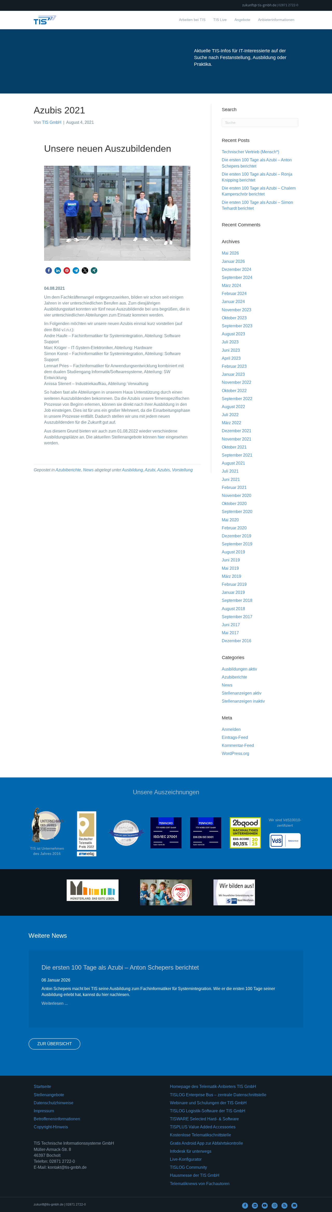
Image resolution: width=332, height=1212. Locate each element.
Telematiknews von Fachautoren (200, 1183)
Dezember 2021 (236, 431)
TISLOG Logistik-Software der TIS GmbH (207, 1111)
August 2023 (233, 334)
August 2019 (233, 552)
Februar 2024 (234, 293)
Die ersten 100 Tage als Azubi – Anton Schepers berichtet (120, 967)
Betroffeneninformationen (57, 1119)
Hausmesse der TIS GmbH (194, 1175)
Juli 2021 (230, 471)
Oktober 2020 (234, 503)
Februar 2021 (234, 487)
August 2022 (233, 407)
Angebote (242, 20)
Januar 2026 (233, 261)
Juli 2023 (230, 342)
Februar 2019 (234, 584)
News (88, 470)
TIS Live (220, 20)
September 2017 (237, 617)
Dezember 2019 (236, 536)
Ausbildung (132, 470)
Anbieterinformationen (276, 20)
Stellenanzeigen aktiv (241, 693)
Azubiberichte (68, 470)
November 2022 (236, 382)
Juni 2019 (231, 560)
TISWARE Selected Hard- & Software (204, 1119)
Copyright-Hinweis (51, 1127)
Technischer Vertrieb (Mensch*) (250, 152)
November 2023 (236, 310)
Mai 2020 (230, 520)
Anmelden (231, 729)
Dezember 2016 (236, 641)
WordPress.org (235, 753)
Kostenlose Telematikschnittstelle (200, 1135)
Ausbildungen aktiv (239, 669)
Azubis (163, 470)
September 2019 (237, 544)
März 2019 (231, 576)
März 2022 (231, 423)
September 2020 (237, 511)
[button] (48, 270)
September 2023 (237, 326)
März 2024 (231, 285)
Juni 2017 (231, 625)
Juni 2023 (231, 350)
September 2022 (237, 398)
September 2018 (237, 600)
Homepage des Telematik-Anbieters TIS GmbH (213, 1086)
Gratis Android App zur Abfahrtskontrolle (206, 1143)
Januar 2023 (233, 374)
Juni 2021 (231, 479)
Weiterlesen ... (55, 1003)
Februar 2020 (234, 528)
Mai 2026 (230, 253)
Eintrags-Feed (235, 737)
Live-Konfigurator (186, 1159)
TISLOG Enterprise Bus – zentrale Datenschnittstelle (218, 1095)
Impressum (44, 1111)
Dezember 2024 (236, 269)
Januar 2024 (233, 301)
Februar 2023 (234, 366)
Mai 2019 (230, 568)
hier (161, 437)
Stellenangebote (49, 1095)
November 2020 (236, 495)
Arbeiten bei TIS (192, 20)
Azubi (150, 470)
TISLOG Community (188, 1167)
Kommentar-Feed (238, 745)
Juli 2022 (230, 415)
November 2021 (236, 439)
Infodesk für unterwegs (190, 1151)
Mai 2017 (230, 633)
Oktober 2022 (234, 390)
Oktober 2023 (234, 318)
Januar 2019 (233, 592)
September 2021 (237, 455)
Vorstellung (182, 470)
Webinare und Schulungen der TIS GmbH (208, 1103)
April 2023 (231, 358)
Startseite (42, 1086)
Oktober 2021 (234, 447)
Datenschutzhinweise (53, 1103)
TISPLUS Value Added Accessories (203, 1127)
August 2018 (233, 609)
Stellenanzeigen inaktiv (243, 701)
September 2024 (237, 277)
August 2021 (233, 463)
